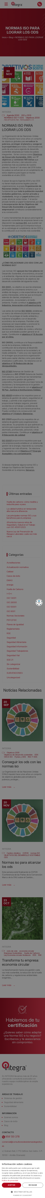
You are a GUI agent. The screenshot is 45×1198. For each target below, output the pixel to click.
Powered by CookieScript (22, 1195)
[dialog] (22, 1179)
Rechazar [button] (33, 1185)
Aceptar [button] (11, 1185)
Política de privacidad (10, 1180)
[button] (22, 1191)
